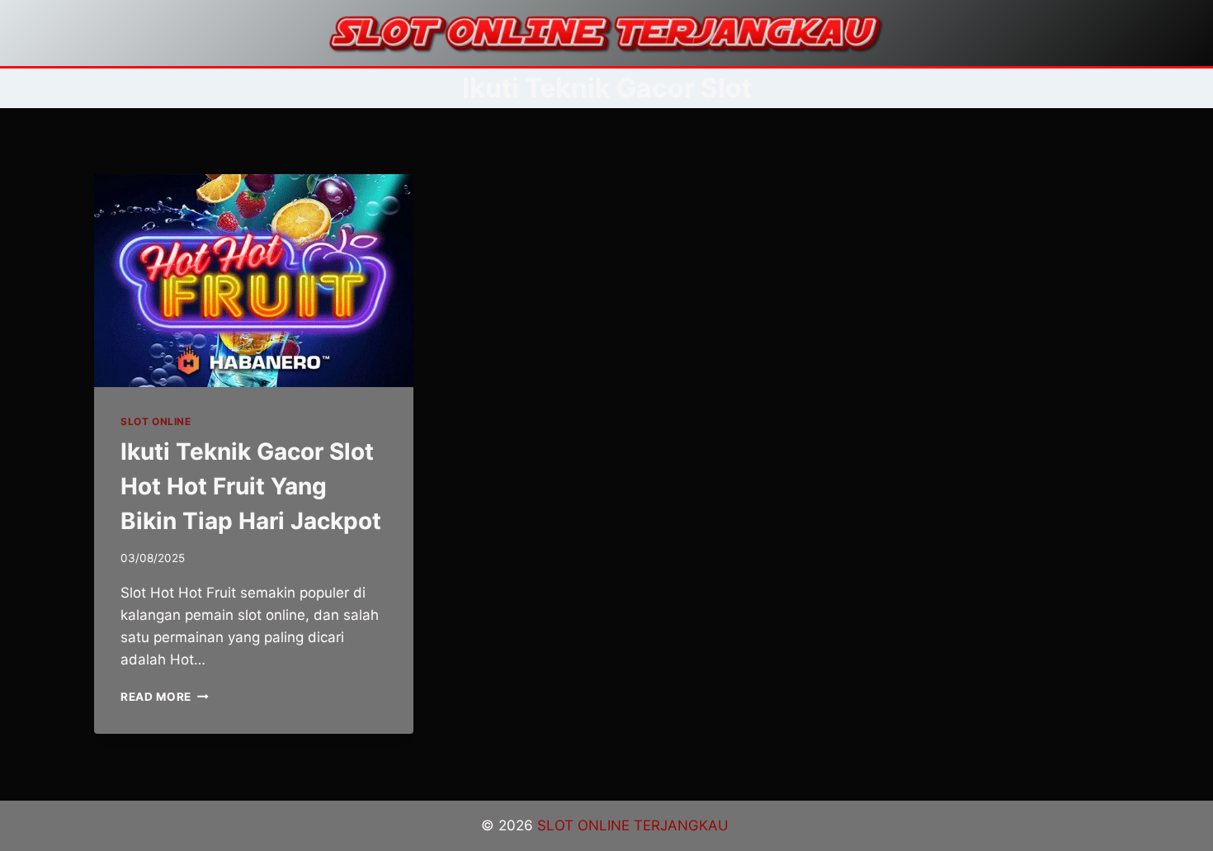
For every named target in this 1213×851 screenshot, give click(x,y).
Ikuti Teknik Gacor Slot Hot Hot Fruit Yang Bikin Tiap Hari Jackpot (250, 486)
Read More (164, 696)
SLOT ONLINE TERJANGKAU (635, 825)
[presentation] (253, 280)
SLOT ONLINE (155, 421)
